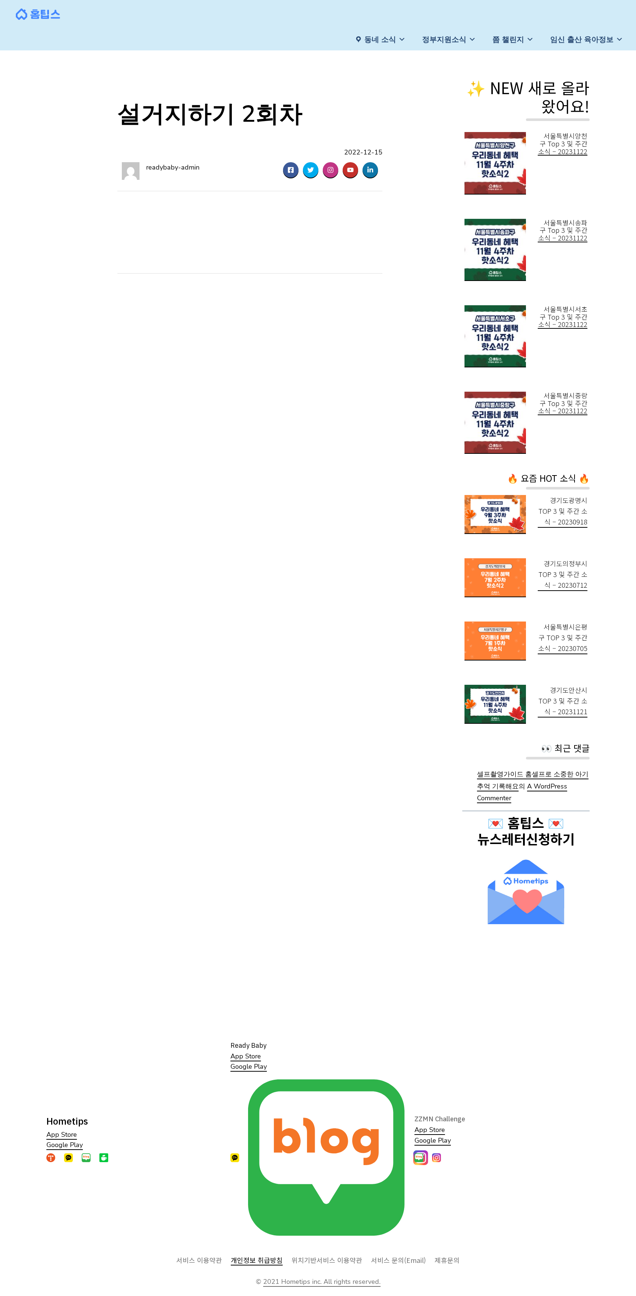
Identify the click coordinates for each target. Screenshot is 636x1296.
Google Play (64, 1144)
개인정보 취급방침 (257, 1260)
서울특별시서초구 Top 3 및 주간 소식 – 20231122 (562, 316)
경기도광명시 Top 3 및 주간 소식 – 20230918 (562, 510)
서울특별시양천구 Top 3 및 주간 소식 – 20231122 (562, 143)
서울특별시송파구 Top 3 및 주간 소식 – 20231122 (562, 230)
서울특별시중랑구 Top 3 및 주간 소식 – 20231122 (562, 403)
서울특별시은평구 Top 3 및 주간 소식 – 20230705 (562, 637)
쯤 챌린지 (508, 39)
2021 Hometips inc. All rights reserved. (322, 1281)
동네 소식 (380, 39)
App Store (61, 1134)
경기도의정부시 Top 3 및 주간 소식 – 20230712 (562, 574)
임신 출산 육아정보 (582, 39)
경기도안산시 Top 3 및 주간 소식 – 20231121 (562, 700)
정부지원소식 (444, 39)
